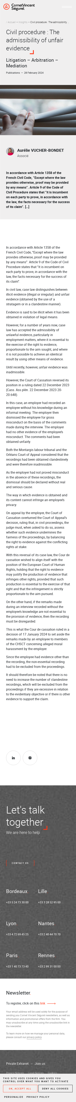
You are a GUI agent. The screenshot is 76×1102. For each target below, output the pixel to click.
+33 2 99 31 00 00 (49, 966)
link (42, 1003)
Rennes (46, 955)
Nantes (46, 923)
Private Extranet (17, 1063)
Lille (42, 891)
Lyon (11, 923)
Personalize (13, 1096)
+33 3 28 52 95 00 (49, 902)
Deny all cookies (55, 1088)
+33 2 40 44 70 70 (49, 934)
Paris (12, 955)
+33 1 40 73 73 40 (17, 966)
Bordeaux (16, 891)
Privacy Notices (15, 1073)
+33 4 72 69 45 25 (17, 934)
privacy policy (34, 1037)
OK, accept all (20, 1088)
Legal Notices (36, 1073)
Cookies (52, 1073)
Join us (40, 1063)
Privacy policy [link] (38, 1096)
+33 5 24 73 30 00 (17, 902)
